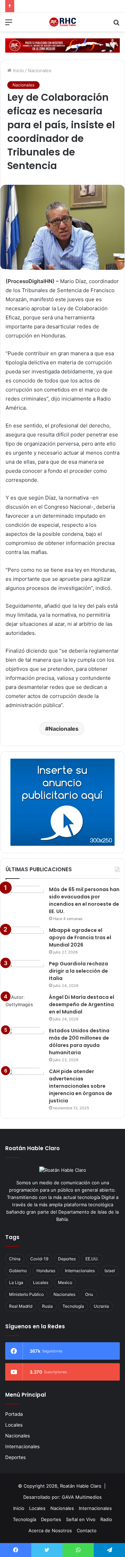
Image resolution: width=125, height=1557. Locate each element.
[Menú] (8, 24)
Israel (110, 1270)
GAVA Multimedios (82, 1497)
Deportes (67, 1258)
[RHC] (62, 21)
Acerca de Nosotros (50, 1530)
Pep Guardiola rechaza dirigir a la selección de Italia (78, 971)
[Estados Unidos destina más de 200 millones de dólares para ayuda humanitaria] (25, 1040)
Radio (106, 1519)
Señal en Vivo (80, 1519)
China (14, 1258)
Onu (89, 1294)
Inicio (17, 70)
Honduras (45, 1270)
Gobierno (18, 1270)
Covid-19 (39, 1258)
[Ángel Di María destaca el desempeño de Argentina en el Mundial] (25, 1007)
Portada (14, 1414)
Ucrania (101, 1306)
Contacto (87, 1530)
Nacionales (39, 70)
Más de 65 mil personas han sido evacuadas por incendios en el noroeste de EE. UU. (84, 900)
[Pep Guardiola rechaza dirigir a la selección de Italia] (25, 973)
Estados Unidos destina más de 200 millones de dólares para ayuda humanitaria (79, 1041)
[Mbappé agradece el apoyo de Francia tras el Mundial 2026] (25, 940)
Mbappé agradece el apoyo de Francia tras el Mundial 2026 (80, 937)
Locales (40, 1282)
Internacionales (80, 1270)
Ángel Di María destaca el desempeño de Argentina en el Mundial (81, 1004)
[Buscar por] (116, 24)
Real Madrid (20, 1306)
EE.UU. (92, 1258)
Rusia (47, 1306)
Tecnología (73, 1306)
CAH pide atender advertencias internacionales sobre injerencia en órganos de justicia (80, 1086)
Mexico (65, 1282)
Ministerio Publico (26, 1294)
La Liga (16, 1282)
